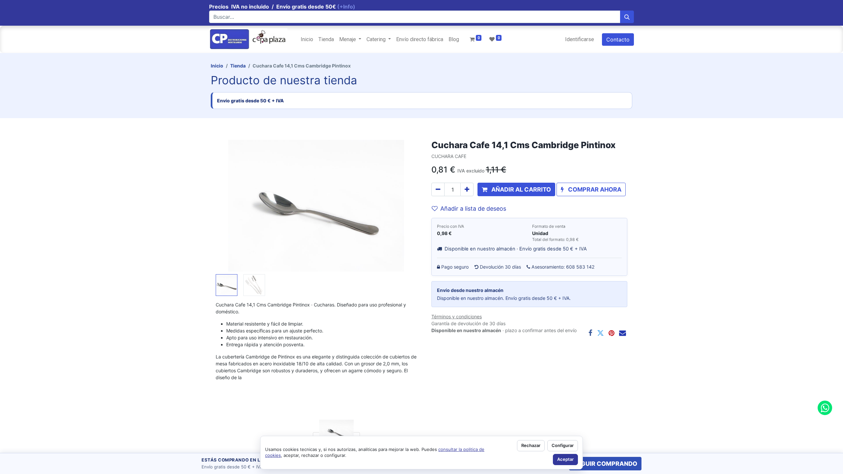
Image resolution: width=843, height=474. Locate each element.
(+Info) (346, 6)
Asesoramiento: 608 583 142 (563, 267)
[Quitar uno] (438, 189)
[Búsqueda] (627, 17)
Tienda (238, 65)
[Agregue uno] (467, 189)
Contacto (618, 39)
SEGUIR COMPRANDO (605, 463)
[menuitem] (307, 39)
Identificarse (579, 39)
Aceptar (565, 459)
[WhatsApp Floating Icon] (825, 408)
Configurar (563, 445)
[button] (231, 206)
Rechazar (530, 445)
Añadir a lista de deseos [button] (473, 208)
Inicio (217, 65)
